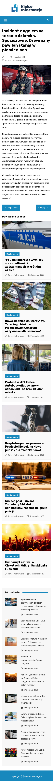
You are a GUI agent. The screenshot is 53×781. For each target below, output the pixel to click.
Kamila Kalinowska (16, 275)
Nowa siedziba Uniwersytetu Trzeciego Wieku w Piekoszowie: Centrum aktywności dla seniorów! (25, 326)
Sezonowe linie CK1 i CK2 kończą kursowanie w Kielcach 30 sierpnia (33, 624)
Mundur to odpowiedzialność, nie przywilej (31, 660)
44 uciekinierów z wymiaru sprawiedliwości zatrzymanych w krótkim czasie (24, 265)
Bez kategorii (22, 60)
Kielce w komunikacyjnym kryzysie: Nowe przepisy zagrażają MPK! (33, 735)
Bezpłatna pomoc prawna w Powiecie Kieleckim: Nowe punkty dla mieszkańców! (24, 446)
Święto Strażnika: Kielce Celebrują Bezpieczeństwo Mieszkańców (33, 717)
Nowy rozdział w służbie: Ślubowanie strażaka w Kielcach (33, 753)
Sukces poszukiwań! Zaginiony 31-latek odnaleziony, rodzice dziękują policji (26, 506)
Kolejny (41, 207)
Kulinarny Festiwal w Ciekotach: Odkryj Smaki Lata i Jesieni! (26, 565)
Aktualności (10, 60)
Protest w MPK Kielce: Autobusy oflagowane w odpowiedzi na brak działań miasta (24, 387)
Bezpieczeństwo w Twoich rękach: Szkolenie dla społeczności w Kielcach (34, 642)
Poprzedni (13, 207)
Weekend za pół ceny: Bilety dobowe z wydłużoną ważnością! (34, 699)
